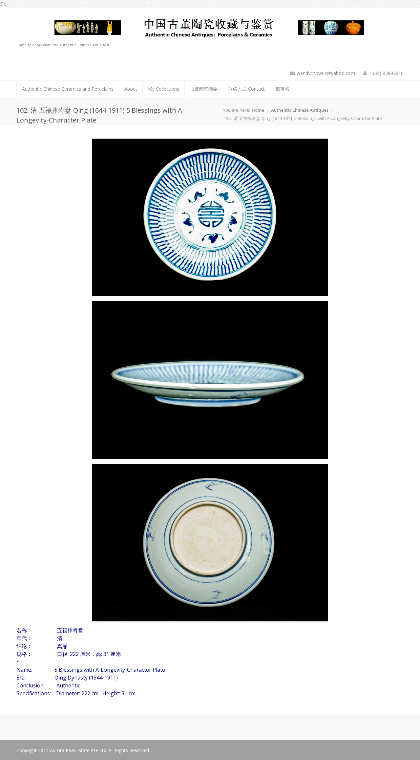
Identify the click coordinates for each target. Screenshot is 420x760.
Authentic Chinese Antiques (299, 110)
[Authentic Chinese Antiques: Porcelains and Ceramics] (196, 38)
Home (258, 110)
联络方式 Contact (246, 89)
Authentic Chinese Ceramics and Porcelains (68, 89)
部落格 (282, 89)
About (130, 89)
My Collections (163, 89)
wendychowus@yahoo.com (326, 73)
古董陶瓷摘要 (204, 89)
